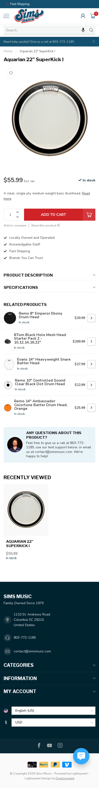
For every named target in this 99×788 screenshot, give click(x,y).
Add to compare (15, 225)
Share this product (44, 225)
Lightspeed (79, 773)
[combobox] (45, 30)
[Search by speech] (83, 30)
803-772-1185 (25, 637)
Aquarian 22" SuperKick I (37, 51)
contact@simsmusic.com (32, 651)
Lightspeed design (38, 778)
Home (8, 51)
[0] (92, 16)
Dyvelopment (65, 778)
